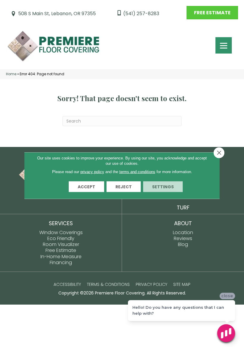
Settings (163, 187)
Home (11, 74)
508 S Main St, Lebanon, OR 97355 (57, 13)
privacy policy (92, 172)
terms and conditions (137, 172)
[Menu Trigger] (223, 45)
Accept (86, 187)
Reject (123, 187)
